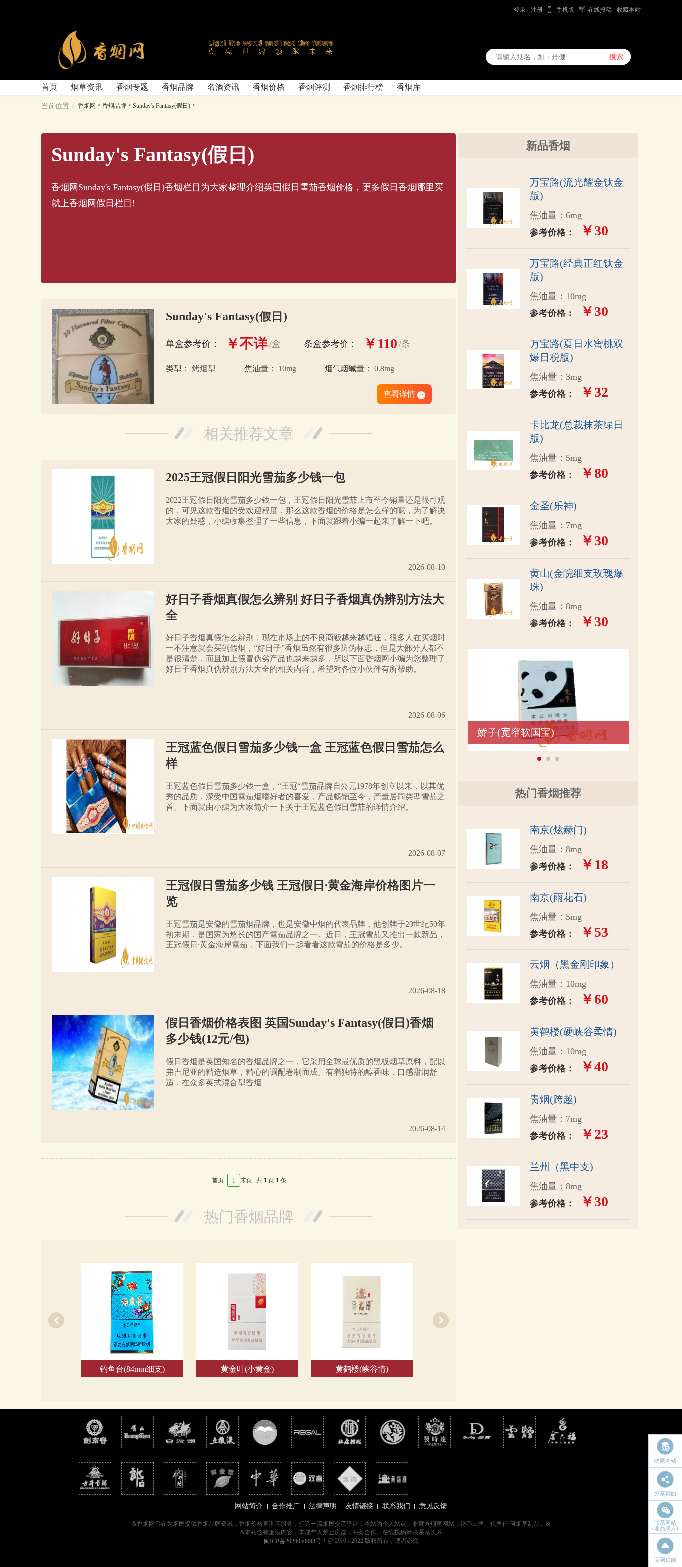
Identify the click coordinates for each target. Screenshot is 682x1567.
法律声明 (323, 1506)
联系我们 (396, 1506)
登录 (520, 9)
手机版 (565, 9)
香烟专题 (132, 87)
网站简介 (249, 1506)
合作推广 (286, 1506)
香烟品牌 (178, 87)
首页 (49, 87)
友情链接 (359, 1506)
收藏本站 (629, 9)
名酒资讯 (223, 87)
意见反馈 (433, 1506)
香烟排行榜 (363, 87)
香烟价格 (269, 87)
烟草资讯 (87, 87)
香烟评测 (314, 87)
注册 (537, 9)
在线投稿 (600, 9)
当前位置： (58, 106)
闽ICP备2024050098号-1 (295, 1541)
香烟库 (409, 87)
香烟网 (87, 105)
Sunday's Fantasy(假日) (161, 105)
